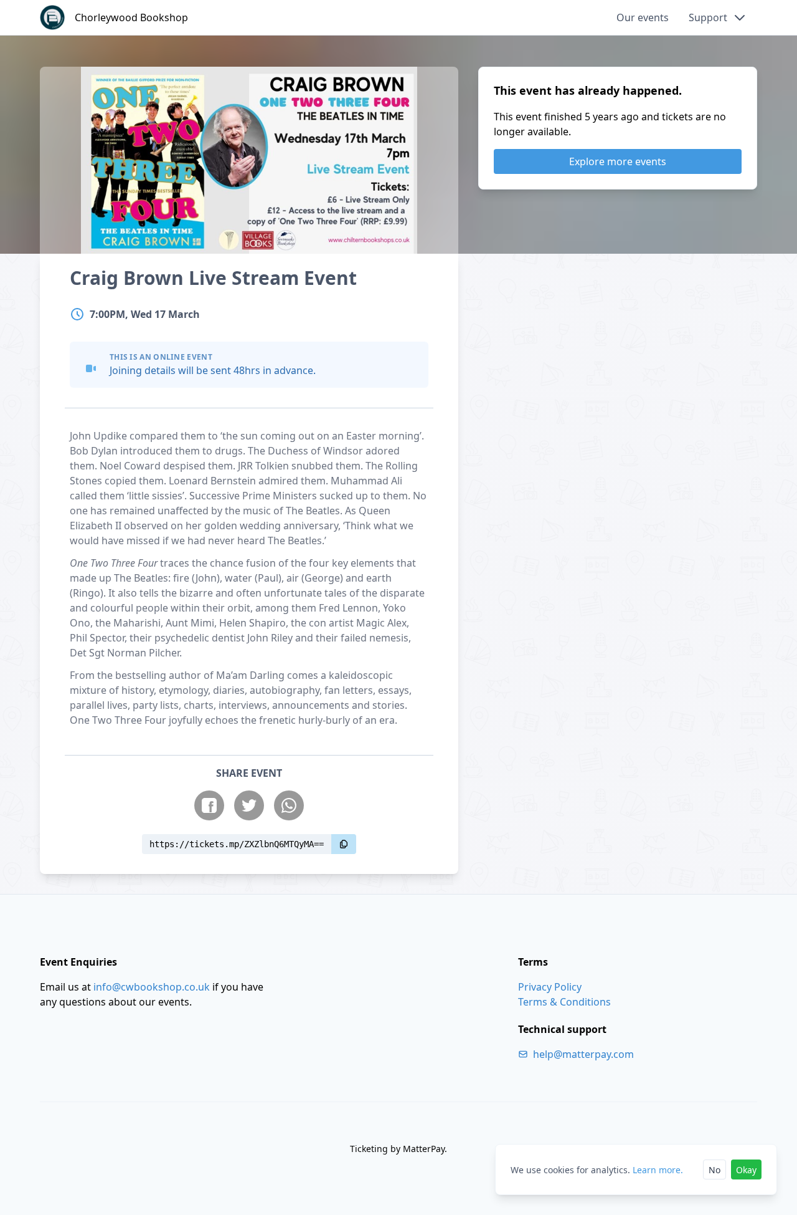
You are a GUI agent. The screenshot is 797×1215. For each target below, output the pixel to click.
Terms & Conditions (564, 1002)
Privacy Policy (550, 987)
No (714, 1170)
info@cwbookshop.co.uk (151, 987)
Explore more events (617, 161)
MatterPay (424, 1149)
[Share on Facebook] (209, 805)
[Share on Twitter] (249, 805)
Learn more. (658, 1170)
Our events (642, 17)
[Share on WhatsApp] (289, 805)
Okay (746, 1170)
